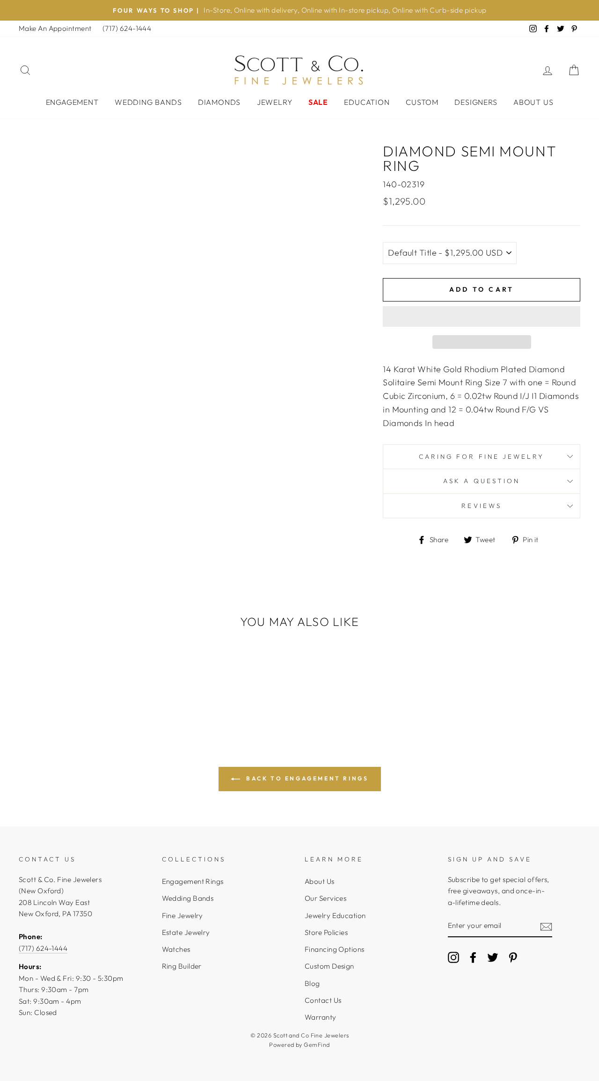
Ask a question (481, 481)
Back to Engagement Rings (306, 778)
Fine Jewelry (182, 915)
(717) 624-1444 (126, 28)
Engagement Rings (193, 881)
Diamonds (219, 102)
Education (366, 102)
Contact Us (323, 1000)
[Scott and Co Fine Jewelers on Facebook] (473, 957)
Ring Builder (182, 966)
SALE (318, 102)
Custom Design (329, 966)
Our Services (325, 898)
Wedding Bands (148, 102)
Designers (475, 102)
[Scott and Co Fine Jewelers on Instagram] (453, 957)
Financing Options (335, 949)
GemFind (316, 1044)
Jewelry (274, 102)
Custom (422, 102)
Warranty (320, 1017)
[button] (481, 316)
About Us (533, 102)
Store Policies (326, 932)
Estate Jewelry (186, 932)
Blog (312, 983)
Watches (176, 949)
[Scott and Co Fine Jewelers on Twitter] (492, 957)
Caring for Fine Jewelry (481, 456)
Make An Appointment (55, 28)
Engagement (72, 102)
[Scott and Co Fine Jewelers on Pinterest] (513, 957)
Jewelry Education (335, 915)
